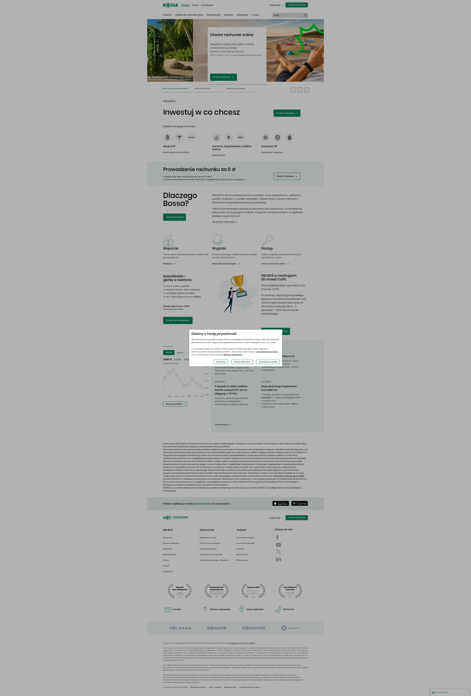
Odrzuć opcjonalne (242, 362)
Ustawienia (221, 362)
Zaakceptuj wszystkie (268, 362)
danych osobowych (232, 354)
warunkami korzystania (267, 351)
